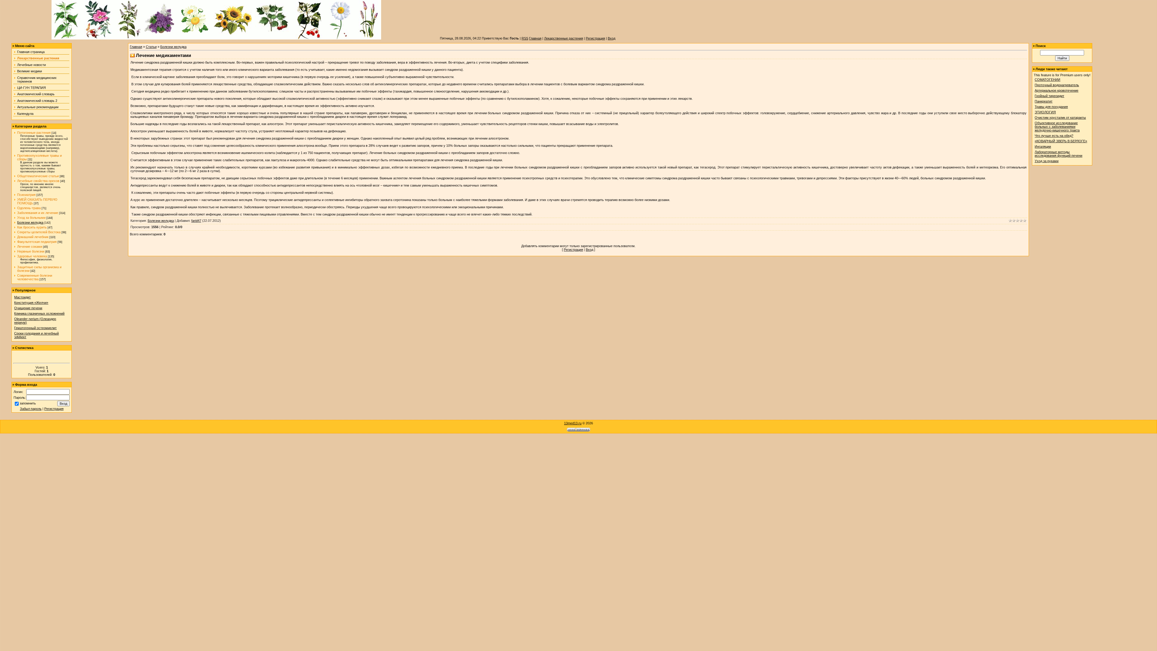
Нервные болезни (30, 251)
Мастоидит (22, 297)
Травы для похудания (1051, 106)
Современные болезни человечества (34, 277)
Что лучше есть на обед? (1054, 135)
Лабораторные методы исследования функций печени (1058, 153)
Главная (535, 38)
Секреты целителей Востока (39, 232)
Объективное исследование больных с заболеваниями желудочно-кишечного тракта (1057, 126)
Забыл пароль (31, 408)
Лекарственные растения (563, 38)
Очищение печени (28, 308)
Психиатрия (26, 195)
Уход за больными (31, 217)
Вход (611, 38)
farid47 (196, 220)
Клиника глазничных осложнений (39, 313)
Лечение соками (29, 246)
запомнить (28, 403)
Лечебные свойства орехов (38, 181)
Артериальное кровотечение (1056, 90)
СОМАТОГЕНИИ (1047, 79)
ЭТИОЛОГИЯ (1045, 112)
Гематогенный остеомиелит (35, 328)
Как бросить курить (32, 227)
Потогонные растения (34, 132)
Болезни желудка (30, 222)
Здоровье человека (32, 256)
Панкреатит (1043, 101)
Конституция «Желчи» (31, 302)
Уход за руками (1046, 161)
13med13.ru (573, 423)
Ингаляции (1043, 146)
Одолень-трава (29, 208)
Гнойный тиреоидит (1049, 96)
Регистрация (595, 38)
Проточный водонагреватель (1057, 85)
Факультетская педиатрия (37, 242)
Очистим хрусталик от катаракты (1060, 117)
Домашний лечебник (33, 237)
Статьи (151, 47)
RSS (525, 38)
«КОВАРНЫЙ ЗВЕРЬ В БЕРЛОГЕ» (1061, 141)
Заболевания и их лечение (37, 213)
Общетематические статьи (38, 176)
